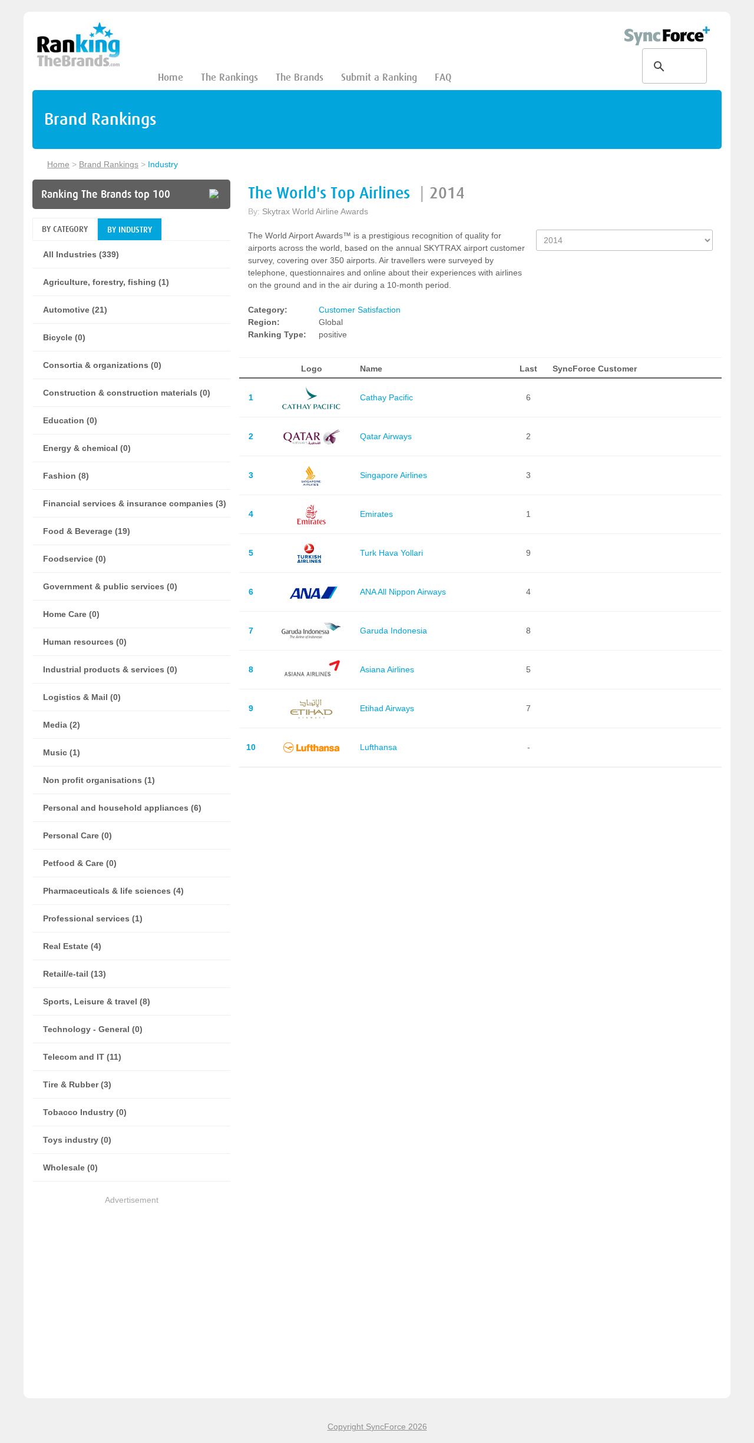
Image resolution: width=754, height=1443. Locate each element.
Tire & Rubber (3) (77, 1084)
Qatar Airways (386, 436)
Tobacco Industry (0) (85, 1112)
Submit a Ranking (379, 77)
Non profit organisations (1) (99, 780)
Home (170, 77)
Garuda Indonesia (393, 630)
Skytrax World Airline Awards (315, 211)
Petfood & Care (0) (80, 863)
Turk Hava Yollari (391, 553)
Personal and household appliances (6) (122, 807)
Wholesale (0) (70, 1167)
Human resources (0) (85, 641)
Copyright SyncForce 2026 (377, 1426)
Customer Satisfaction (360, 309)
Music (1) (61, 752)
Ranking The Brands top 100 (105, 194)
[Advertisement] (131, 1289)
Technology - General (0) (93, 1029)
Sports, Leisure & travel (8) (96, 1001)
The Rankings (229, 77)
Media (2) (61, 724)
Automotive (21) (75, 309)
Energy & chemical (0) (87, 448)
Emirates (376, 514)
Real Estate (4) (72, 946)
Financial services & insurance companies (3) (134, 503)
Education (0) (70, 420)
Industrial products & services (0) (110, 669)
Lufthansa (378, 747)
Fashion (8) (66, 475)
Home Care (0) (71, 614)
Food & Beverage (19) (86, 531)
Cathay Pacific (386, 397)
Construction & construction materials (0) (126, 392)
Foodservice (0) (74, 558)
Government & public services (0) (110, 586)
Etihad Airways (387, 708)
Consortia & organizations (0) (102, 365)
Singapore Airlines (393, 475)
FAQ (443, 77)
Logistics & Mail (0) (82, 697)
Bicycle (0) (64, 337)
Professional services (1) (93, 918)
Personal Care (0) (77, 835)
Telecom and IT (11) (82, 1056)
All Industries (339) (81, 254)
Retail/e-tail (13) (74, 973)
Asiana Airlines (387, 669)
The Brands (299, 77)
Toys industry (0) (77, 1140)
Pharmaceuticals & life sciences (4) (113, 890)
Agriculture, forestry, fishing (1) (106, 282)
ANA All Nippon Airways (403, 591)
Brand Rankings (108, 164)
